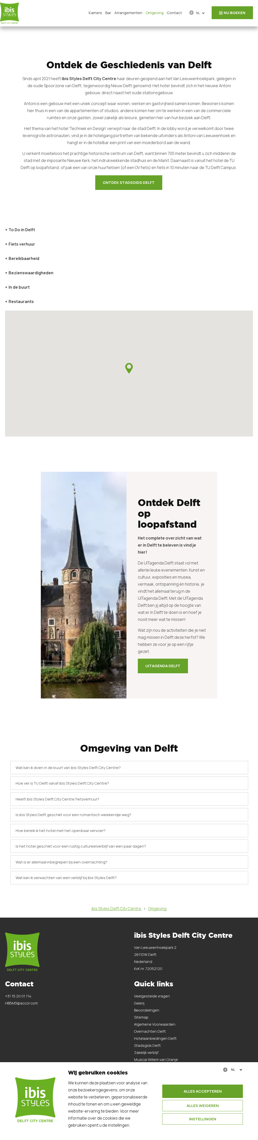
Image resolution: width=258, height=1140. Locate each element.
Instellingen (202, 1119)
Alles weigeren (203, 1105)
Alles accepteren (203, 1091)
